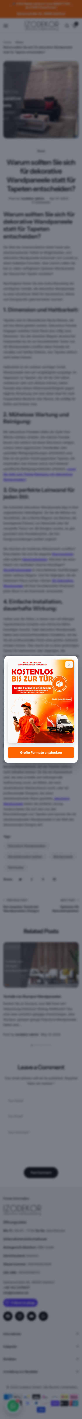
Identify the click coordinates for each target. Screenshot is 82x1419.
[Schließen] (69, 664)
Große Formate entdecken (41, 752)
